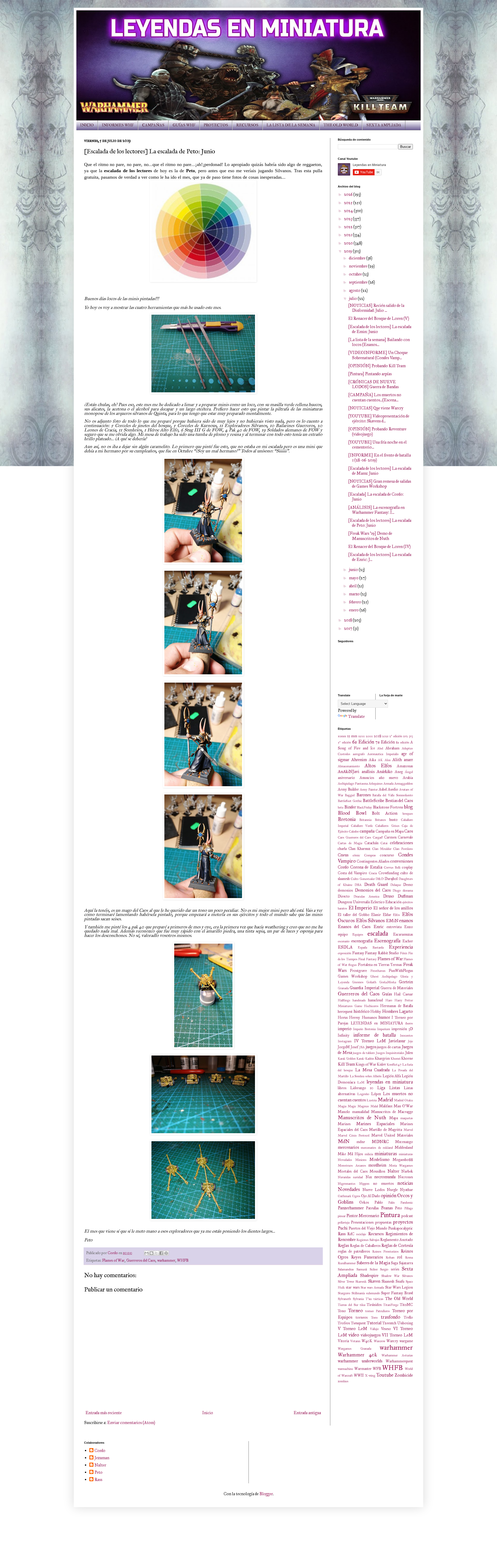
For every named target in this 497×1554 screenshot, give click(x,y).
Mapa (393, 1118)
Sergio (384, 1269)
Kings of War (366, 1064)
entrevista (393, 926)
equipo (343, 934)
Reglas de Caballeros (365, 1245)
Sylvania (358, 1299)
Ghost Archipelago (383, 976)
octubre (356, 274)
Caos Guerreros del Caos (354, 837)
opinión (388, 1195)
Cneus (343, 854)
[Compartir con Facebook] (161, 1253)
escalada (377, 933)
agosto (355, 290)
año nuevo (388, 777)
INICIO (87, 125)
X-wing (370, 1376)
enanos (406, 920)
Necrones (405, 1177)
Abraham (392, 748)
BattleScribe (373, 800)
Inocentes (406, 1035)
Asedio (393, 789)
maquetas (406, 1118)
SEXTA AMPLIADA (383, 125)
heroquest (345, 1011)
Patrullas (372, 1208)
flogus (352, 965)
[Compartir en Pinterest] (166, 1253)
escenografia (361, 940)
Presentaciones (362, 1222)
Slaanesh (388, 1281)
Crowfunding (388, 873)
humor (384, 1017)
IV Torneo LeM (370, 1040)
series (395, 1269)
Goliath (371, 982)
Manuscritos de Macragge (392, 1111)
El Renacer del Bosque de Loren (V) (378, 318)
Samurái (361, 1269)
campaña (367, 831)
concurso (387, 855)
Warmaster (362, 1368)
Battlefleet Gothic (350, 801)
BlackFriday (364, 807)
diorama (408, 890)
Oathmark (344, 1196)
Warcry (392, 1341)
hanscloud (375, 1000)
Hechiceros (371, 1006)
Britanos (380, 820)
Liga (381, 1087)
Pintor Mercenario (362, 1215)
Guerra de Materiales (397, 988)
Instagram (345, 1041)
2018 (348, 620)
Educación (393, 902)
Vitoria (343, 1341)
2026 (348, 194)
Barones (363, 794)
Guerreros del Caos (140, 1260)
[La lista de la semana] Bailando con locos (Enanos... (379, 342)
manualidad (360, 1111)
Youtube (384, 1375)
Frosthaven (377, 971)
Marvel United (383, 1135)
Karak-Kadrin (365, 1059)
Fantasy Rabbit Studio (382, 953)
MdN (344, 1141)
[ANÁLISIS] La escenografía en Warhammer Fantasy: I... (376, 510)
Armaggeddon (403, 784)
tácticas (378, 1299)
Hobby (375, 1011)
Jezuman (101, 1457)
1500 (361, 736)
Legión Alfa (392, 1076)
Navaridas (344, 1177)
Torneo (355, 1310)
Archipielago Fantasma (353, 784)
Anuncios (367, 777)
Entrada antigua (307, 1412)
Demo (408, 884)
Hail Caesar (403, 994)
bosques (408, 814)
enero (354, 610)
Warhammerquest (399, 1361)
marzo (355, 593)
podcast (407, 1215)
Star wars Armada (372, 1287)
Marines (344, 1124)
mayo (354, 577)
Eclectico (378, 902)
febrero (355, 601)
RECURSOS (247, 125)
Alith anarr (402, 759)
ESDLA (345, 947)
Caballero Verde (362, 826)
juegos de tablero (364, 1053)
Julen (409, 1052)
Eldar (387, 914)
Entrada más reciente (103, 1412)
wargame (406, 1341)
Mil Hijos (355, 1154)
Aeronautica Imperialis (382, 754)
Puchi (343, 1228)
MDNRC (380, 1141)
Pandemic (406, 1203)
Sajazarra (406, 1263)
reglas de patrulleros (354, 1251)
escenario (343, 941)
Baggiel (350, 795)
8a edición (402, 742)
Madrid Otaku (403, 1100)
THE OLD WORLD (341, 125)
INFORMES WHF (118, 125)
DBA (358, 885)
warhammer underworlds (360, 1360)
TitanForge (390, 1305)
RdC (350, 1234)
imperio (345, 1028)
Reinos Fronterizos (385, 1251)
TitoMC (406, 1304)
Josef (354, 1047)
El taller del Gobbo (353, 914)
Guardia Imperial (364, 987)
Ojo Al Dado (370, 1196)
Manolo (344, 1111)
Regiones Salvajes (367, 1240)
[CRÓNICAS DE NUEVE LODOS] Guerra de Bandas (373, 384)
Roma (409, 1257)
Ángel (409, 772)
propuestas (383, 1222)
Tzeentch (389, 1323)
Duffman (405, 896)
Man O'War (403, 1106)
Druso (388, 896)
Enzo (408, 926)
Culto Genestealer (363, 879)
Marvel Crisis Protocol (353, 1135)
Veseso (386, 1328)
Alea (387, 760)
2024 (349, 210)
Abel (380, 748)
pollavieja (343, 1222)
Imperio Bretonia (364, 1029)
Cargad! (378, 837)
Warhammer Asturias (397, 1355)
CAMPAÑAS (153, 125)
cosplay (407, 867)
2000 (369, 736)
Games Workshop (352, 976)
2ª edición (395, 736)
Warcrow (379, 1341)
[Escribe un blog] (151, 1253)
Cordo (343, 867)
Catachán (371, 843)
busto (393, 819)
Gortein (406, 981)
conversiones (401, 861)
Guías (387, 994)
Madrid (385, 1100)
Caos (408, 831)
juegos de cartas (389, 1047)
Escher (408, 941)
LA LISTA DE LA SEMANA (291, 125)
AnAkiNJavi (348, 771)
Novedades (349, 1189)
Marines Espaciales (375, 1123)
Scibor (374, 1269)
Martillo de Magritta (385, 1129)
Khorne (407, 1058)
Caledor (354, 831)
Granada (343, 988)
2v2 (405, 736)
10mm (342, 736)
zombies (343, 1381)
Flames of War (113, 1260)
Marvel (408, 1130)
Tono (342, 1311)
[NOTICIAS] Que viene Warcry (376, 408)
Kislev (381, 1064)
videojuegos (371, 1335)
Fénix (403, 953)
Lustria (372, 1100)
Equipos (357, 935)
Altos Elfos (378, 766)
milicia (369, 1154)
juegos (371, 1046)
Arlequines (376, 784)
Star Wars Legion (399, 1287)
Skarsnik (361, 1282)
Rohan (390, 1257)
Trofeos (344, 1323)
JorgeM (344, 1047)
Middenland (404, 1147)
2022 (348, 226)
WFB (377, 1368)
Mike (342, 1154)
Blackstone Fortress (388, 807)
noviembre (358, 266)
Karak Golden (347, 1059)
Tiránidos (374, 1304)
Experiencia (401, 947)
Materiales (405, 1135)
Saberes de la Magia (373, 1262)
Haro (388, 1000)
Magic (352, 1106)
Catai (384, 843)
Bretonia (347, 819)
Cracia (373, 873)
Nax (369, 1177)
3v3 (411, 736)
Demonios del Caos (373, 890)
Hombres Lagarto (397, 1011)
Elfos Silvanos (370, 920)
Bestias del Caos (399, 800)
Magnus (363, 1106)
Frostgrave (358, 970)
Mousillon (377, 1171)
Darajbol (391, 878)
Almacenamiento (349, 766)
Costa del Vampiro (352, 873)
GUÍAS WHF (184, 125)
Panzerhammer (351, 1207)
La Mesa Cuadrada (372, 1069)
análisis (368, 771)
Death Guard (376, 884)
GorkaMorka (387, 982)
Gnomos (357, 982)
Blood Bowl (352, 813)
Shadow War (390, 1276)
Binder (350, 807)
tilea (362, 1305)
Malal (374, 1106)
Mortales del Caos (353, 1171)
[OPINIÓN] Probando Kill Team (377, 365)
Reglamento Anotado (396, 1239)
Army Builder (348, 789)
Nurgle (392, 1189)
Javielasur (397, 1040)
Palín (391, 1203)
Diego (397, 890)
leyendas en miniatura (390, 1082)
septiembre (358, 282)
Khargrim (382, 1058)
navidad (358, 1177)
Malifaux (385, 1106)
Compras (370, 855)
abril (353, 585)
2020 (349, 243)
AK (380, 760)
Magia (342, 1106)
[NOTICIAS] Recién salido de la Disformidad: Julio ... (376, 308)
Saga (394, 1263)
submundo (373, 1293)
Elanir (376, 914)
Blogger (266, 1493)
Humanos (369, 1017)
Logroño (363, 1094)
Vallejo (374, 1329)
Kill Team (346, 1064)
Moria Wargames (401, 1165)
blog (408, 807)
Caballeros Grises (387, 826)
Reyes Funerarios (367, 1257)
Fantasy (358, 953)
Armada (388, 784)
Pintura (390, 1215)
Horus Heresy (349, 1017)
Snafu (400, 1281)
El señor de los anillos (393, 908)
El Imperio (360, 908)
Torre (374, 1318)
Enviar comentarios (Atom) (131, 1422)
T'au (369, 1299)
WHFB (182, 1260)
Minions (361, 1160)
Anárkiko (384, 771)
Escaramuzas (403, 934)
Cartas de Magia (350, 843)
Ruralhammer (347, 1263)
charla (342, 848)
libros (342, 1088)
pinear (342, 1216)
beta (340, 807)
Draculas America (366, 896)
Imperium (383, 1029)
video (353, 1335)
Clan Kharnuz (359, 848)
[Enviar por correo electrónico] (146, 1253)
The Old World (399, 1298)
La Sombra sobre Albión (366, 1076)
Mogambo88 (403, 1159)
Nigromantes (346, 1184)
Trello (408, 1317)
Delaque (395, 885)
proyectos (403, 1222)
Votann (355, 1341)
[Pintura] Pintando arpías (370, 373)
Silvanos (407, 1276)
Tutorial (374, 1322)
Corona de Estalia (366, 867)
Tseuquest (358, 1323)
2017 (348, 628)
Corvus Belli (392, 867)
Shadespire (369, 1275)
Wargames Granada (354, 1349)
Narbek (407, 1171)
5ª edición (344, 742)
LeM (360, 1082)
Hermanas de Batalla (396, 1005)
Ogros (356, 1196)
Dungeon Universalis (354, 902)
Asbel (383, 789)
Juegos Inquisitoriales (390, 1053)
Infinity (343, 1035)
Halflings (344, 1000)
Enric (379, 926)
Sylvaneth (344, 1299)
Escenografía (387, 941)
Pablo (379, 1202)
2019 (348, 251)
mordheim (377, 1165)
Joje (410, 1041)
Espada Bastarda (370, 947)
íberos (409, 1023)
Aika (372, 759)
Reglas (343, 1245)
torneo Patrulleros (377, 1311)
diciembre (357, 258)
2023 (348, 218)
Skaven (374, 1281)
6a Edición (363, 742)
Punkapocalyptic (400, 1228)
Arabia (408, 777)
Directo (344, 896)
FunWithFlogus (401, 970)
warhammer (166, 1260)
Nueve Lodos (373, 1189)
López (376, 1094)
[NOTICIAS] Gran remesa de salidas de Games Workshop (379, 484)
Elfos (396, 915)
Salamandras (346, 1269)
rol (399, 1257)
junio (354, 569)
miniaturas (386, 1154)
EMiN (392, 920)
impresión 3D (402, 1029)
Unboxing (405, 1323)
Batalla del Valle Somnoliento (392, 795)
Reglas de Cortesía (397, 1245)
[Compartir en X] (156, 1253)
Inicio (207, 1412)
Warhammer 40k (357, 1355)
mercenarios (348, 1147)
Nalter (393, 1171)
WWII (359, 1375)
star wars (352, 1287)
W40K (367, 1341)
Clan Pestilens (403, 849)
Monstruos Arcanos (352, 1165)
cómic (356, 855)
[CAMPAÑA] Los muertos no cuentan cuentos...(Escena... (374, 397)
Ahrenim (359, 759)
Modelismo (379, 1159)
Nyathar (406, 1189)
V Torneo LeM (352, 1328)
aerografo (359, 754)
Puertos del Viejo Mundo (368, 1228)
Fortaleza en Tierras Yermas (380, 964)
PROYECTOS (216, 125)
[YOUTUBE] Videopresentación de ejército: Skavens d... (378, 418)
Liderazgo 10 (362, 1088)
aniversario (346, 777)
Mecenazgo (404, 1141)
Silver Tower (346, 1282)
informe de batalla (374, 1035)
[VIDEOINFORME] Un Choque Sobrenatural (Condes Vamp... (378, 355)
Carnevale (405, 837)
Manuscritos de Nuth (362, 1118)
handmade (359, 1000)
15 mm (352, 736)
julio (353, 298)
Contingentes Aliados (373, 861)
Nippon (364, 1184)
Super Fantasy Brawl (397, 1293)
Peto (398, 1208)
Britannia (365, 820)
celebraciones (401, 842)
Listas (394, 1087)
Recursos (376, 1233)
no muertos (383, 1183)
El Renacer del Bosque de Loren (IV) (379, 546)
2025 (348, 202)
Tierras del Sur (348, 1305)
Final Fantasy (367, 959)
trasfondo (390, 1317)
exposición (344, 953)
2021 (348, 234)
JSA (362, 1047)
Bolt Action (384, 813)
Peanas (387, 1207)
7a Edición (385, 742)
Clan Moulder (382, 849)
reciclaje (361, 1234)
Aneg (399, 771)
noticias (405, 1183)
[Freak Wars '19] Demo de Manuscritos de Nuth (370, 536)
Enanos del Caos (354, 926)
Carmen (390, 837)
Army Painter (369, 789)
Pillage (408, 1208)
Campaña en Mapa (390, 831)
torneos (362, 1317)
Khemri (395, 1059)
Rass (342, 1233)
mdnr (360, 1141)
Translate (356, 716)
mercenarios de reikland (377, 1148)
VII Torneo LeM (397, 1335)
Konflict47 (394, 1064)
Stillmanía (358, 1293)
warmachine (345, 1369)
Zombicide (404, 1375)
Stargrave (344, 1293)
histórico (362, 1011)
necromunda (385, 1176)
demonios (345, 890)
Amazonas (405, 766)
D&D (380, 879)
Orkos (364, 1202)
